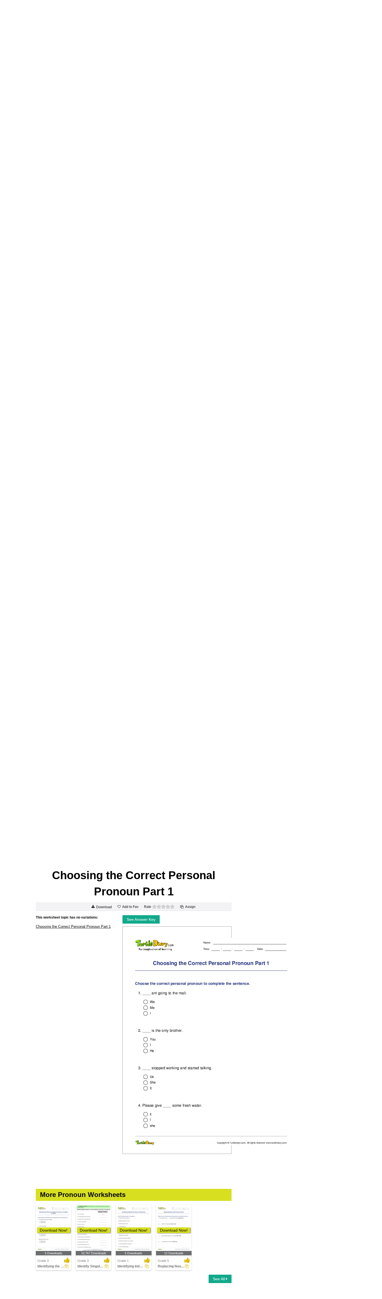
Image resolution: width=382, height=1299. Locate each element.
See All (219, 1279)
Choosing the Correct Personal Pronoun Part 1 (73, 926)
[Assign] (67, 1266)
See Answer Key (141, 919)
